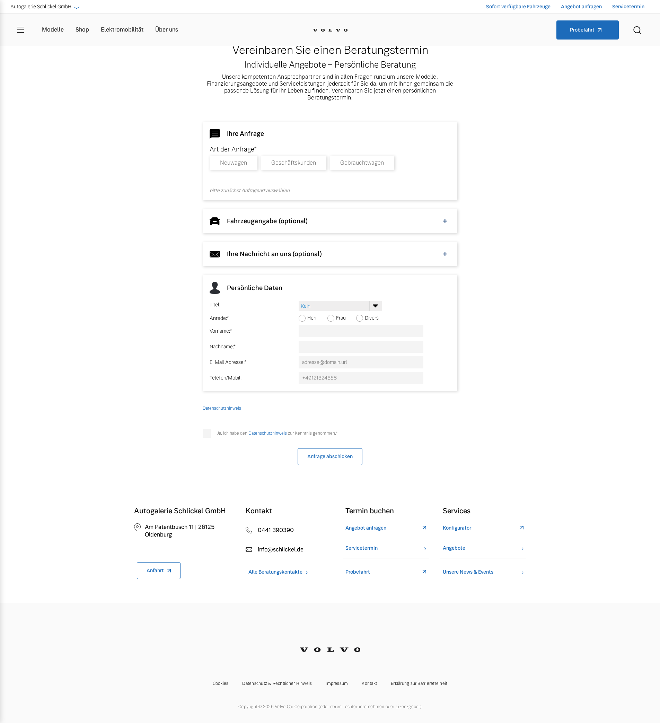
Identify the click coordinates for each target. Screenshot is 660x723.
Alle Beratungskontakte (275, 572)
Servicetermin (628, 6)
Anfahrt (155, 570)
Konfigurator (457, 528)
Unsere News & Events (468, 572)
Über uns (166, 29)
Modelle (53, 29)
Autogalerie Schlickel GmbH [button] (40, 6)
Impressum (337, 683)
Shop (82, 29)
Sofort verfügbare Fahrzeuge (518, 6)
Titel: (215, 305)
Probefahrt (582, 30)
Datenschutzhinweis (267, 433)
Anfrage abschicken (330, 456)
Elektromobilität (122, 29)
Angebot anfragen (581, 6)
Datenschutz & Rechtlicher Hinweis (277, 683)
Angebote (454, 548)
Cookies (221, 683)
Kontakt (369, 683)
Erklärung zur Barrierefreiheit (419, 683)
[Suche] (637, 30)
